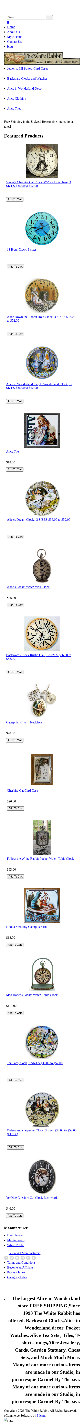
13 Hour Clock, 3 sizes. (22, 249)
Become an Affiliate (20, 1267)
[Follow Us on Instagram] (28, 1258)
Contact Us (14, 41)
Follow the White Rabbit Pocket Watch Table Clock (40, 858)
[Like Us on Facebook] (6, 1258)
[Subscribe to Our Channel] (17, 1258)
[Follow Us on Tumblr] (34, 1258)
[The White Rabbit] (42, 63)
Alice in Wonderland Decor (25, 88)
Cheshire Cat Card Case (22, 790)
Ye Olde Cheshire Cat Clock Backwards (32, 1197)
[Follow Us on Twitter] (12, 1258)
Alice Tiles (14, 108)
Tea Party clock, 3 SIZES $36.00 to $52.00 (35, 1063)
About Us (13, 32)
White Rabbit (15, 1245)
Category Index (17, 1277)
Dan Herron (15, 1235)
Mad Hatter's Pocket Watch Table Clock (32, 995)
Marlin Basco (15, 1240)
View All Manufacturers (24, 1253)
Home (11, 27)
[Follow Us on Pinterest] (23, 1258)
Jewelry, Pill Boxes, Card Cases (27, 68)
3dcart (41, 1415)
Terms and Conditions (21, 1262)
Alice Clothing (16, 98)
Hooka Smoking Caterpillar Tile (26, 926)
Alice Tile (12, 451)
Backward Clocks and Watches (27, 78)
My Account (15, 36)
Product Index (16, 1272)
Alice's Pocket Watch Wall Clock (28, 587)
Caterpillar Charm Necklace (24, 722)
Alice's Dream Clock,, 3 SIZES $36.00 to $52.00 (38, 519)
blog (10, 46)
